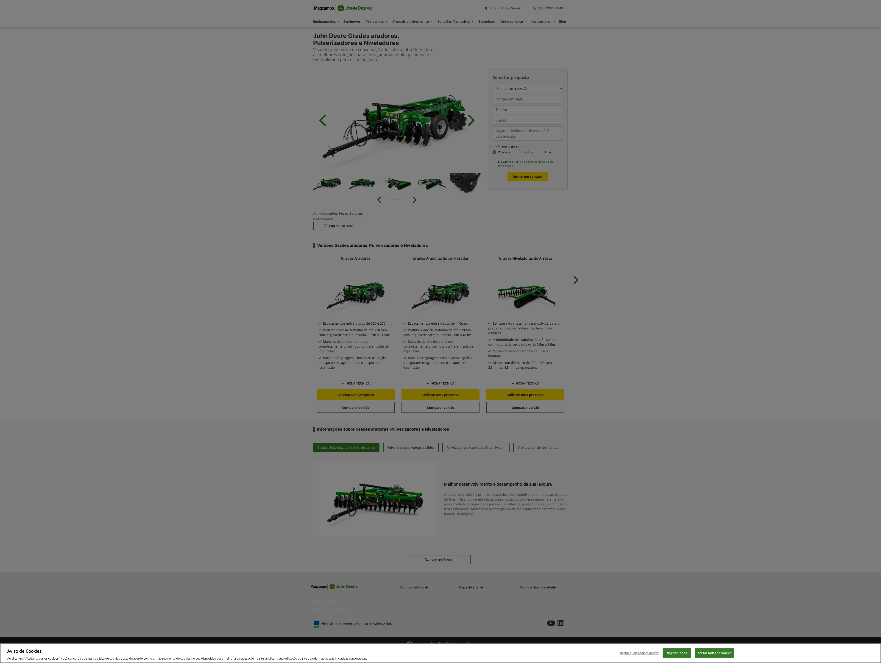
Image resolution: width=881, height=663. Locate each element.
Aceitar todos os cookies (714, 653)
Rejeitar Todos (677, 653)
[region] (440, 653)
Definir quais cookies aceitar (639, 653)
